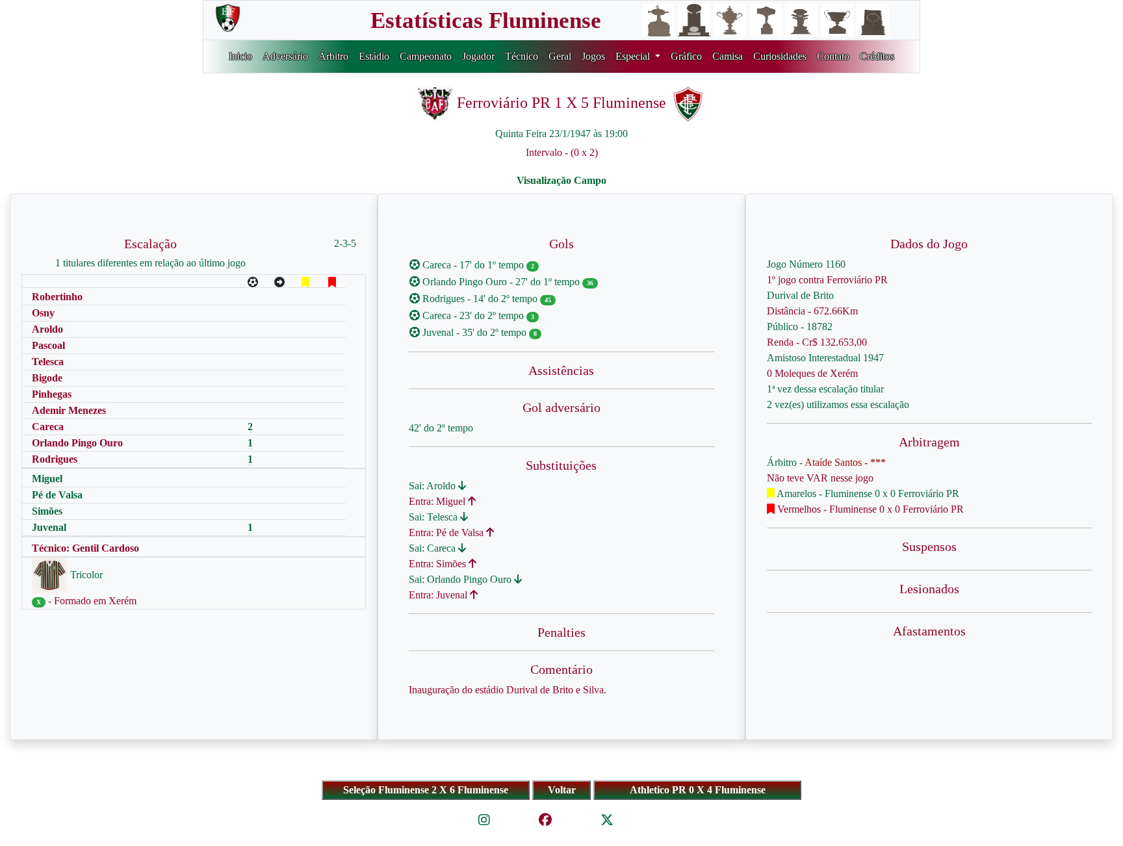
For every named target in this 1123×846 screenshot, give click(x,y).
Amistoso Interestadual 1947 (825, 357)
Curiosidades (780, 56)
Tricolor (85, 574)
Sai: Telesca (434, 516)
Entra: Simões (439, 563)
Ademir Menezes (69, 410)
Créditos (877, 56)
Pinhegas (51, 394)
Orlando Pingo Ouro (77, 442)
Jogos (593, 56)
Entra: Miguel (438, 501)
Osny (43, 312)
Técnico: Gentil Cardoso (85, 548)
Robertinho (57, 296)
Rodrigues (54, 459)
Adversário (285, 56)
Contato (833, 56)
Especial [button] (633, 56)
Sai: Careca (433, 548)
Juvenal (49, 527)
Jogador (478, 56)
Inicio (240, 56)
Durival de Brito (800, 295)
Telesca (48, 361)
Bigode (47, 377)
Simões (47, 511)
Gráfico (686, 56)
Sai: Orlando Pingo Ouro (461, 579)
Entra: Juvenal (439, 594)
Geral (560, 56)
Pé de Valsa (57, 494)
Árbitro (333, 56)
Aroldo (47, 329)
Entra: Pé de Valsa (447, 532)
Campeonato (426, 56)
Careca (48, 426)
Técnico (521, 56)
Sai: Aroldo (433, 485)
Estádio (374, 56)
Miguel (47, 478)
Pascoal (48, 345)
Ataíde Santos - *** (845, 462)
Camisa (727, 56)
